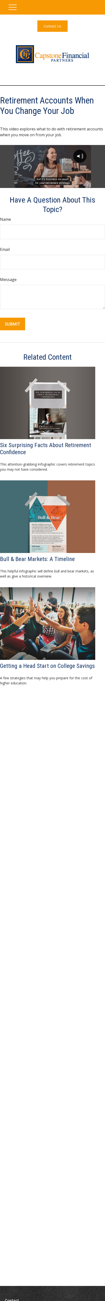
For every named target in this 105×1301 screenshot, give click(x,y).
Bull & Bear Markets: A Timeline (37, 559)
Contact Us (52, 26)
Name (5, 219)
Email (5, 249)
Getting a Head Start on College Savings (47, 666)
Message (8, 279)
